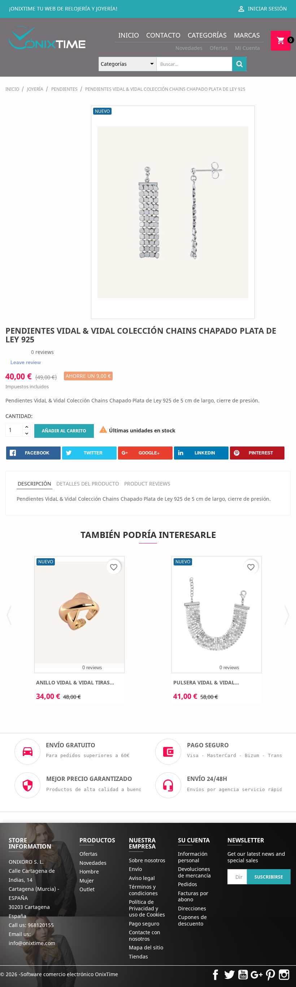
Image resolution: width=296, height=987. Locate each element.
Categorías (207, 35)
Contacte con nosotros (144, 935)
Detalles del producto (87, 483)
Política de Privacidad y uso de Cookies (147, 908)
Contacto (163, 35)
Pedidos (187, 884)
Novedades (189, 47)
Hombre (89, 871)
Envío (135, 869)
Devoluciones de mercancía (194, 872)
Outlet (87, 889)
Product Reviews (147, 483)
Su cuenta (194, 840)
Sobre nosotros (147, 860)
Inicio (128, 35)
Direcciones (192, 908)
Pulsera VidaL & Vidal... (206, 682)
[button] (9, 614)
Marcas (247, 35)
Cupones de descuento (192, 920)
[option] (79, 632)
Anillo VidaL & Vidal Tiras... (75, 682)
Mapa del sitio (146, 947)
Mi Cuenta (247, 47)
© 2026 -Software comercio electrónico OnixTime (59, 974)
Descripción (34, 483)
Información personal (193, 857)
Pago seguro (144, 923)
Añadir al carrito (64, 431)
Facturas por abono (193, 896)
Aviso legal (142, 878)
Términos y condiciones (143, 890)
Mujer (86, 880)
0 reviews (92, 667)
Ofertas (219, 47)
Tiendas (138, 956)
